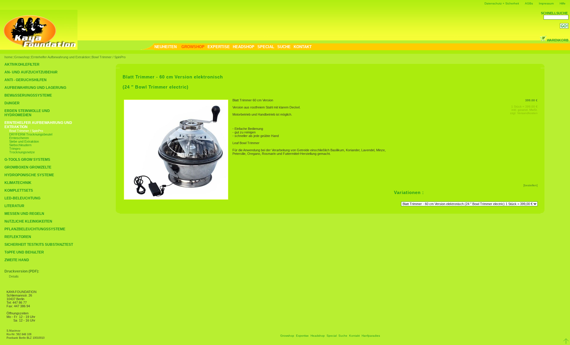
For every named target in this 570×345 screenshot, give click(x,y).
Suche (342, 335)
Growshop (21, 57)
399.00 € (531, 100)
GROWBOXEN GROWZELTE (27, 167)
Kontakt (354, 335)
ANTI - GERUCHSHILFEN (25, 80)
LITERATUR (14, 206)
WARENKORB (558, 40)
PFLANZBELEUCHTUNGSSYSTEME (34, 229)
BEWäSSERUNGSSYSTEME (28, 95)
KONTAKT (303, 47)
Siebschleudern (20, 145)
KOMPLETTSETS (18, 190)
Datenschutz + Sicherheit (501, 3)
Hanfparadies (371, 335)
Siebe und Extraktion (24, 141)
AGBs (529, 3)
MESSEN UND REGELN (24, 214)
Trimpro (14, 148)
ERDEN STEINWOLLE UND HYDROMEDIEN (27, 113)
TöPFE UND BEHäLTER (24, 252)
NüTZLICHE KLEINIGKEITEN (28, 221)
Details (14, 276)
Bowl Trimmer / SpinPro (109, 57)
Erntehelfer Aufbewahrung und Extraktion (60, 57)
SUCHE (284, 47)
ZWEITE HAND (16, 260)
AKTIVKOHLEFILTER (21, 64)
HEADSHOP (243, 47)
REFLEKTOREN (17, 237)
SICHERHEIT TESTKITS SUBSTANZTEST (38, 244)
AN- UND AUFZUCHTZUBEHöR (31, 72)
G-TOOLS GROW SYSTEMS (27, 159)
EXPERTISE (219, 47)
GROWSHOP (193, 47)
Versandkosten (527, 113)
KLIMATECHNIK (17, 183)
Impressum (546, 3)
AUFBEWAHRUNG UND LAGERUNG (35, 88)
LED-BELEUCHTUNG (22, 198)
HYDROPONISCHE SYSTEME (29, 175)
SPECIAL (265, 47)
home (8, 57)
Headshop (318, 335)
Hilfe (563, 3)
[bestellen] (530, 185)
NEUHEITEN (165, 47)
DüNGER (12, 103)
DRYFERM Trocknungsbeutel (30, 134)
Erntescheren (19, 138)
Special (332, 335)
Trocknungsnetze (22, 152)
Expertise (302, 335)
